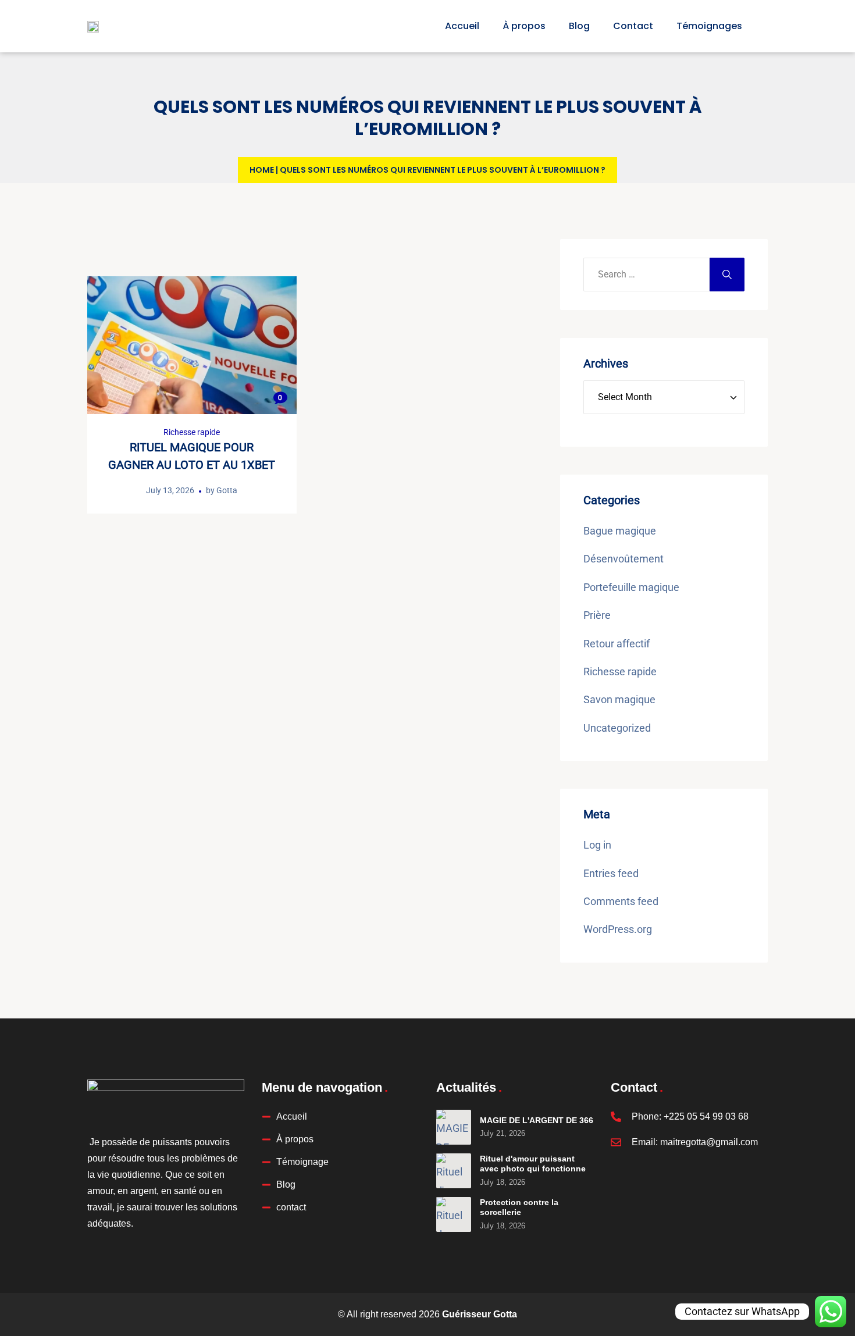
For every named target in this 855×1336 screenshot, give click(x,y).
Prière (597, 615)
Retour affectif (616, 643)
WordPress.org (617, 929)
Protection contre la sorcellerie (519, 1207)
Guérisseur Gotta (479, 1314)
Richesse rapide (191, 432)
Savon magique (619, 699)
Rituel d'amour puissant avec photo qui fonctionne (533, 1164)
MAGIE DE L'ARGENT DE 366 (536, 1120)
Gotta (226, 490)
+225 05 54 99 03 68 (706, 1116)
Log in (597, 845)
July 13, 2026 (170, 490)
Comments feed (620, 901)
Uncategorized (617, 728)
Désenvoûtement (623, 559)
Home (262, 170)
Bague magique (619, 531)
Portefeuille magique (631, 587)
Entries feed (611, 873)
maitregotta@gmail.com (709, 1142)
